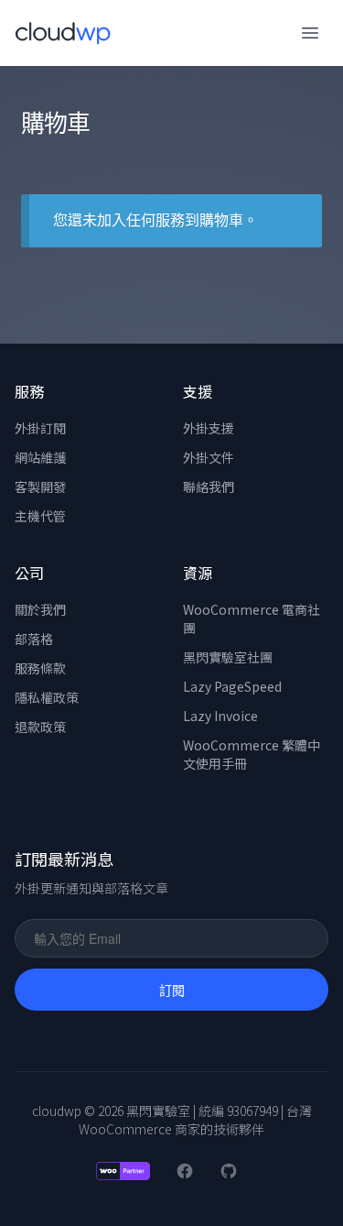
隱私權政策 (47, 697)
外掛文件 (208, 457)
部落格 (34, 638)
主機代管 (40, 516)
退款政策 (40, 726)
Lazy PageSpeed (232, 686)
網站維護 (40, 457)
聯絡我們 (208, 486)
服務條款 (40, 668)
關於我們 (40, 609)
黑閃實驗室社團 (228, 657)
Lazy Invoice (220, 715)
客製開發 (40, 486)
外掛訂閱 (40, 428)
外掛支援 (208, 428)
